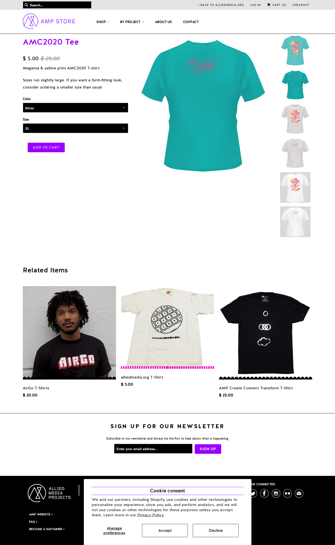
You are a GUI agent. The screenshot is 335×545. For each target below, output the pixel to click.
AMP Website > (40, 514)
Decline (216, 530)
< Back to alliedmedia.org (221, 5)
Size (26, 119)
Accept (165, 530)
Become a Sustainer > (46, 529)
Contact (191, 22)
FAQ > (33, 522)
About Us (163, 22)
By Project (130, 22)
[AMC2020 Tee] (203, 105)
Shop (101, 22)
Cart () (278, 5)
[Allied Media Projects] (49, 22)
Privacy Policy (150, 515)
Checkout (301, 5)
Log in (255, 5)
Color (27, 99)
